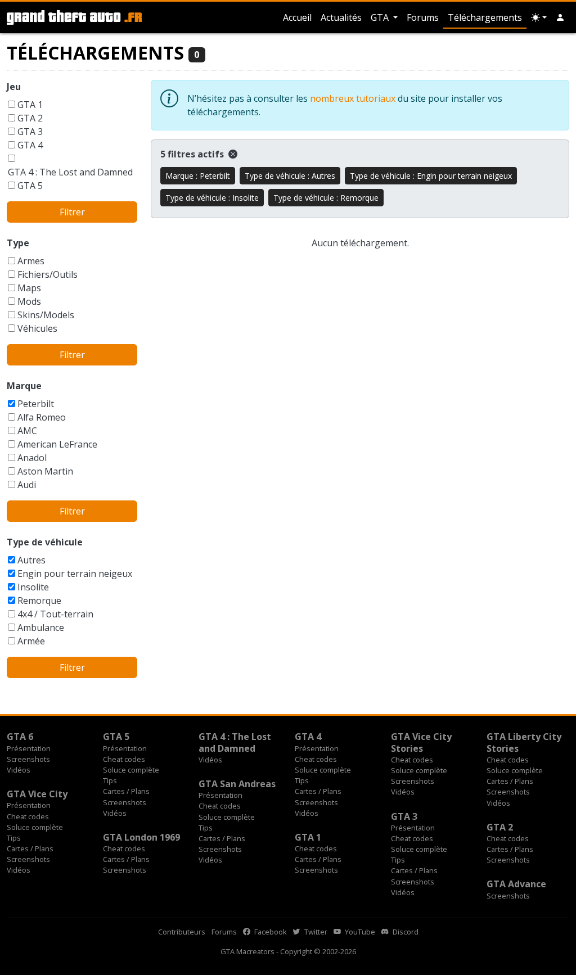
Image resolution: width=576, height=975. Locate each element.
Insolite (33, 587)
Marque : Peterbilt (197, 175)
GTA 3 (30, 131)
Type (18, 243)
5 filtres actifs (193, 154)
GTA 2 (30, 118)
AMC (27, 431)
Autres (31, 560)
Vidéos (18, 770)
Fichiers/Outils (47, 274)
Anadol (32, 458)
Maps (29, 288)
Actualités (341, 17)
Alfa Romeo (41, 417)
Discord (404, 932)
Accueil (297, 17)
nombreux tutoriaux (352, 98)
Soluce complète (131, 770)
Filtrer (72, 212)
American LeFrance (57, 444)
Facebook (270, 932)
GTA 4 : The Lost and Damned (70, 172)
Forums (423, 17)
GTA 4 (30, 145)
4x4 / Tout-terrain (55, 614)
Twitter (315, 932)
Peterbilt (35, 404)
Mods (29, 301)
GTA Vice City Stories (421, 742)
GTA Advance (516, 884)
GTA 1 (30, 104)
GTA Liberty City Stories (524, 742)
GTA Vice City (37, 794)
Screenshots (28, 759)
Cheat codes (124, 759)
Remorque (39, 600)
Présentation (29, 748)
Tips (110, 780)
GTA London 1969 (141, 837)
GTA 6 (20, 736)
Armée (31, 641)
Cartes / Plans (126, 791)
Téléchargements (485, 17)
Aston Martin (45, 471)
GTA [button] (381, 17)
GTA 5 (30, 185)
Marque (24, 386)
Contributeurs (181, 932)
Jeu (14, 86)
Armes (30, 261)
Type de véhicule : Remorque (326, 197)
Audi (26, 485)
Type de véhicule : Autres (290, 175)
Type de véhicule (45, 542)
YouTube (359, 932)
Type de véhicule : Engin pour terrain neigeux (431, 175)
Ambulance (40, 627)
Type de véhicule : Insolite (212, 197)
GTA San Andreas (237, 784)
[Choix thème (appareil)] (538, 17)
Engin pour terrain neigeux (74, 573)
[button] (560, 17)
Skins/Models (45, 315)
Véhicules (37, 328)
